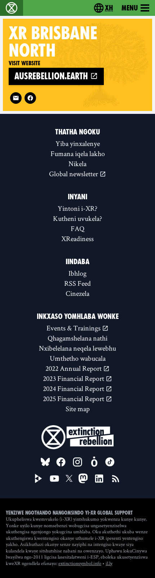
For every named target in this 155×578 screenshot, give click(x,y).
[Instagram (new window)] (77, 462)
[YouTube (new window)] (54, 478)
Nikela (77, 163)
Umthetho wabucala (78, 358)
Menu (129, 8)
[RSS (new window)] (115, 478)
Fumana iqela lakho (77, 153)
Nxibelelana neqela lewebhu (77, 348)
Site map (78, 408)
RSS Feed (77, 283)
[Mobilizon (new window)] (94, 462)
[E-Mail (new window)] (16, 98)
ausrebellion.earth (52, 76)
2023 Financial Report (74, 378)
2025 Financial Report (74, 398)
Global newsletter (74, 173)
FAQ (77, 228)
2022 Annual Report (74, 368)
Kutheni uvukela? (77, 218)
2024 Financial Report (74, 388)
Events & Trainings (74, 328)
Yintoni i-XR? (77, 208)
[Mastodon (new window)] (83, 478)
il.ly (109, 563)
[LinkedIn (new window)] (99, 478)
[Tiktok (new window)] (110, 462)
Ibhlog (77, 273)
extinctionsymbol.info (79, 563)
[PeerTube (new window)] (38, 478)
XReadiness (77, 238)
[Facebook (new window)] (30, 98)
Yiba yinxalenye (78, 143)
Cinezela (77, 293)
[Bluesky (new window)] (45, 462)
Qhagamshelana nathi (77, 338)
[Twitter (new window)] (69, 478)
